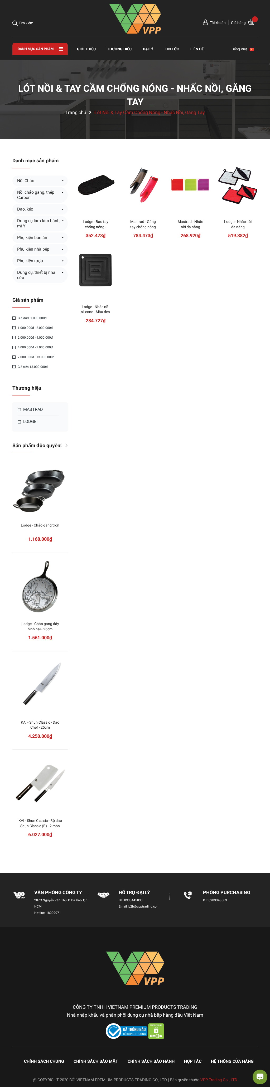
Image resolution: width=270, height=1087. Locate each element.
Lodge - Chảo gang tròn (40, 525)
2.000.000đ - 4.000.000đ (35, 337)
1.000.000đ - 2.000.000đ (35, 328)
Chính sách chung (44, 1061)
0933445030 (133, 900)
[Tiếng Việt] (254, 49)
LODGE (29, 421)
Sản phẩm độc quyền (36, 445)
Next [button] (66, 445)
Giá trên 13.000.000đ (32, 367)
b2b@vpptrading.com (144, 906)
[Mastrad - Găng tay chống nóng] (143, 185)
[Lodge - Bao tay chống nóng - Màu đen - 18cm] (95, 185)
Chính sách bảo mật (96, 1061)
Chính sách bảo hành (151, 1061)
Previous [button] (61, 445)
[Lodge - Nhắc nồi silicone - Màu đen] (95, 270)
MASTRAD (32, 409)
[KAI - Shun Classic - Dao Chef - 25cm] (40, 685)
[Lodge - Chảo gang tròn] (40, 488)
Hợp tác (192, 1061)
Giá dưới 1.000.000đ (32, 318)
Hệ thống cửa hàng (232, 1061)
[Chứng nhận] (127, 1031)
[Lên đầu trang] (9, 1062)
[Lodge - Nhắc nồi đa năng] (238, 185)
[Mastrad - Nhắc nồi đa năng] (190, 185)
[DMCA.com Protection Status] (156, 1031)
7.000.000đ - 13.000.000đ (36, 357)
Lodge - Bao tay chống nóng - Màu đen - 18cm (96, 227)
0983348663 (218, 900)
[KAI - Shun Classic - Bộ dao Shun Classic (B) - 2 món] (40, 784)
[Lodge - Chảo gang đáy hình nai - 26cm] (40, 587)
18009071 (53, 913)
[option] (40, 657)
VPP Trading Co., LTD (218, 1080)
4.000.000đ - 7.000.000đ (35, 347)
